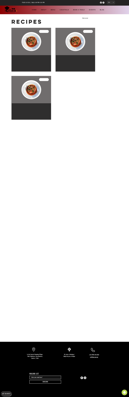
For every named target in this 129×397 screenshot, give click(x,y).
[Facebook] (101, 3)
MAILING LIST (34, 374)
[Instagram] (103, 3)
